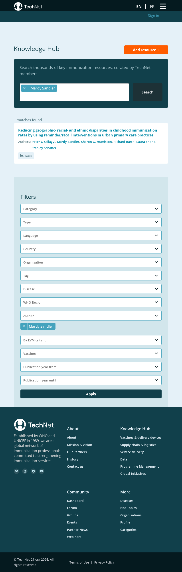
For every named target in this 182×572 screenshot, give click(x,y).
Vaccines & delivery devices (140, 437)
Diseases (126, 501)
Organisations (131, 515)
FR (153, 6)
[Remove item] (24, 88)
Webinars (74, 537)
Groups (72, 515)
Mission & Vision (79, 445)
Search (148, 92)
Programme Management (139, 466)
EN (139, 6)
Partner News (77, 529)
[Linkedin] (25, 471)
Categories (128, 529)
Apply (91, 393)
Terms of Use (79, 562)
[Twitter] (16, 471)
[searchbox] (75, 96)
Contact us (75, 466)
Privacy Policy (104, 562)
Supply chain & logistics (138, 445)
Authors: (24, 142)
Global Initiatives (133, 473)
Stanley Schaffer (44, 148)
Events (72, 522)
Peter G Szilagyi (43, 142)
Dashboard (75, 501)
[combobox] (74, 92)
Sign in (153, 15)
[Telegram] (33, 471)
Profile (125, 522)
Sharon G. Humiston (96, 142)
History (72, 459)
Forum (72, 508)
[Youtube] (41, 471)
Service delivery (132, 452)
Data (28, 156)
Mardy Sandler (68, 142)
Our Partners (77, 452)
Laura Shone (145, 142)
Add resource (145, 49)
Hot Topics (128, 508)
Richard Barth (124, 142)
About (71, 437)
